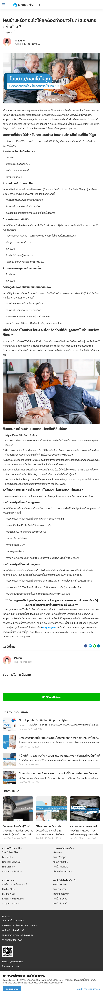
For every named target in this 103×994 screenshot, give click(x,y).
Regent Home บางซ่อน (13, 898)
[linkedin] (98, 646)
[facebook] (85, 646)
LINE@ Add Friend (51, 697)
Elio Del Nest (8, 893)
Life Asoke (7, 856)
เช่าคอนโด (57, 852)
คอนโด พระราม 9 (60, 861)
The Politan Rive (10, 852)
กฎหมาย (9, 32)
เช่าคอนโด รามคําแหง (62, 871)
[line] (94, 646)
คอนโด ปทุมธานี (60, 903)
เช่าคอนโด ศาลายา (61, 893)
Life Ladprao (8, 866)
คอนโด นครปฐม (60, 898)
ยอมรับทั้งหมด (12, 988)
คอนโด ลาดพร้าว (60, 866)
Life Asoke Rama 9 (11, 861)
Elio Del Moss (8, 888)
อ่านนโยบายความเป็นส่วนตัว (88, 988)
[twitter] (90, 646)
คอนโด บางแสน (60, 884)
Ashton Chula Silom (12, 871)
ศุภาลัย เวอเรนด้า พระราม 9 (14, 884)
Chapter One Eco (10, 903)
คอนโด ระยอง (59, 888)
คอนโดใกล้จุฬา (60, 856)
